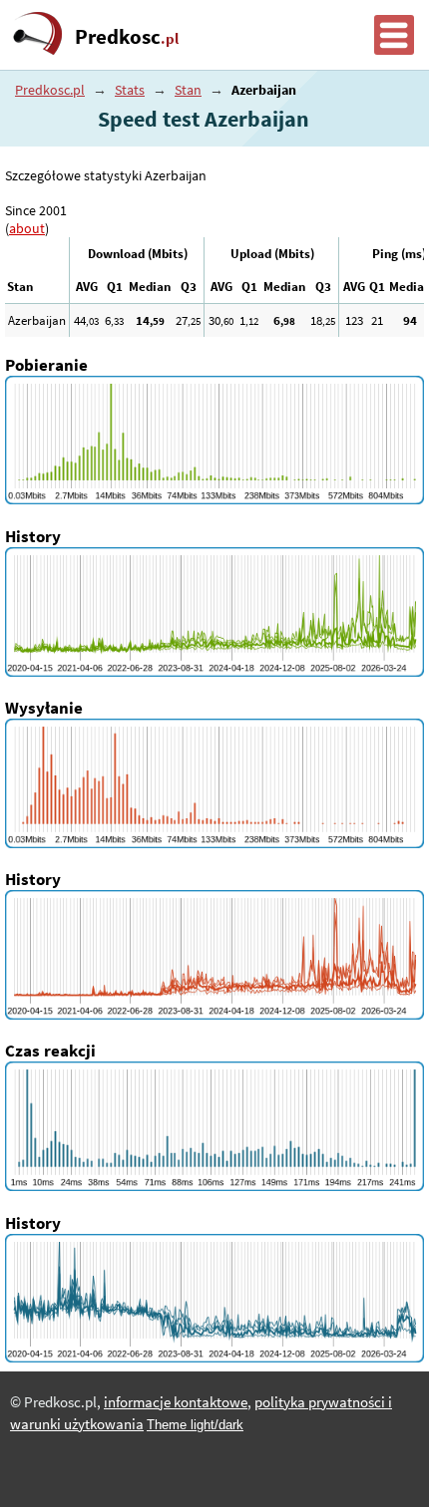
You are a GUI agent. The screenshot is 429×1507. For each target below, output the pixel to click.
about (27, 228)
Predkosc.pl (50, 90)
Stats (130, 90)
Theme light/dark (195, 1424)
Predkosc (127, 37)
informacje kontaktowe (175, 1402)
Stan (188, 90)
